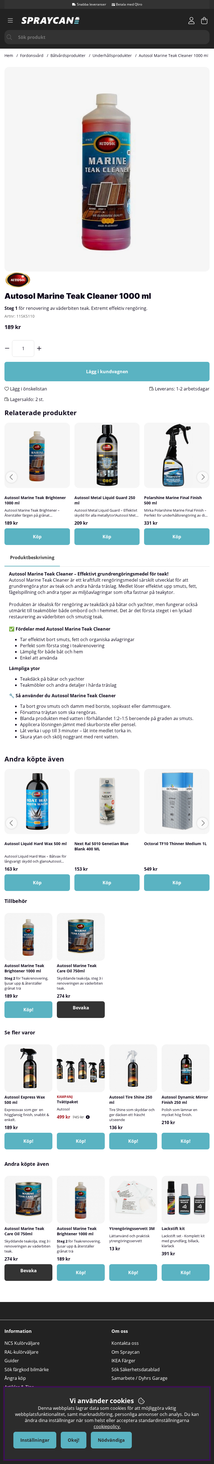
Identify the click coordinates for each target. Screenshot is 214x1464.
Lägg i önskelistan (28, 389)
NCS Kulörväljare (22, 1343)
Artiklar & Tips (19, 1387)
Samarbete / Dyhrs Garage (139, 1378)
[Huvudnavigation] (10, 20)
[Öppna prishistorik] (88, 1117)
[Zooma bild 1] (107, 169)
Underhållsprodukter (112, 55)
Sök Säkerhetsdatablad (135, 1369)
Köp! (81, 1141)
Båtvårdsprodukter (68, 55)
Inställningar (34, 1440)
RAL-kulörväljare (21, 1352)
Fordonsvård (31, 55)
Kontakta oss (125, 1343)
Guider (11, 1361)
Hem (8, 55)
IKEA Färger (123, 1361)
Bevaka (81, 1008)
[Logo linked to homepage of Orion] (50, 20)
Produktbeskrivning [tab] (32, 557)
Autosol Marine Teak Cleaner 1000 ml (173, 55)
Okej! (73, 1440)
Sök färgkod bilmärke (26, 1369)
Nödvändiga (111, 1440)
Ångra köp (15, 1378)
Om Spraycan (125, 1352)
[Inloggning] (191, 20)
